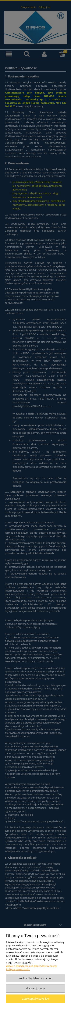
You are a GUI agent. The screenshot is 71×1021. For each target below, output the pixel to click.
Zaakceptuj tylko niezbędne (35, 978)
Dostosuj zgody (35, 988)
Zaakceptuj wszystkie (35, 998)
